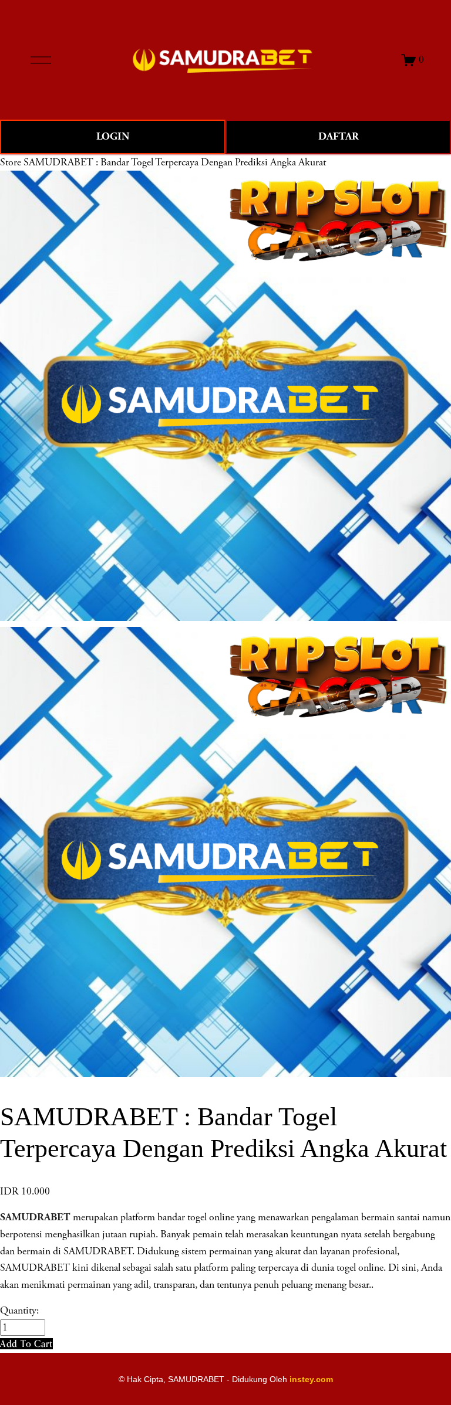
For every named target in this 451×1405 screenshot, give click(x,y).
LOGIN (112, 136)
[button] (26, 1343)
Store (10, 162)
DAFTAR (338, 136)
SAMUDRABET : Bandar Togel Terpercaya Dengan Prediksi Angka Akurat (174, 162)
